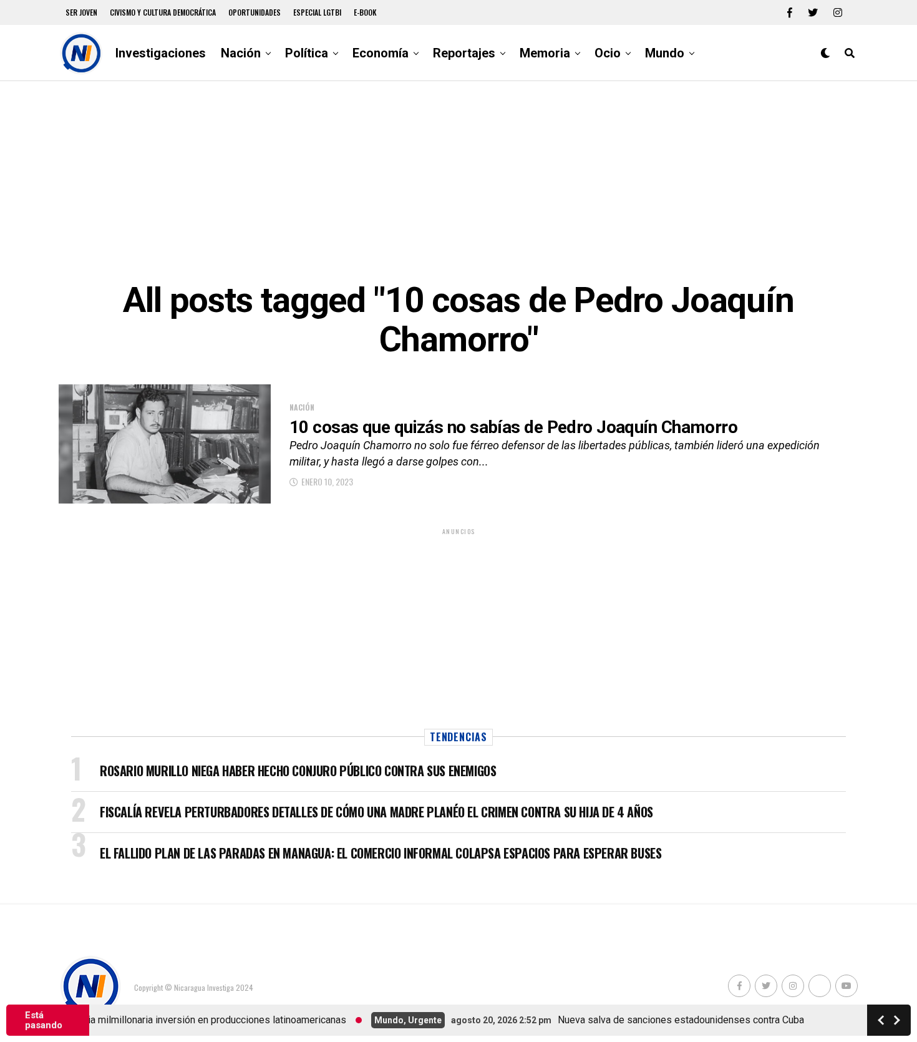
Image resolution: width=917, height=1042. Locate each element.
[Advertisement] (458, 181)
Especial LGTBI (317, 12)
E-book (365, 12)
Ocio (607, 53)
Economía (380, 53)
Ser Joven (81, 12)
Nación (241, 53)
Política (306, 53)
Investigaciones (160, 53)
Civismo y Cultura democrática (163, 12)
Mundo (664, 53)
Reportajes (464, 53)
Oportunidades (254, 12)
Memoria (545, 53)
